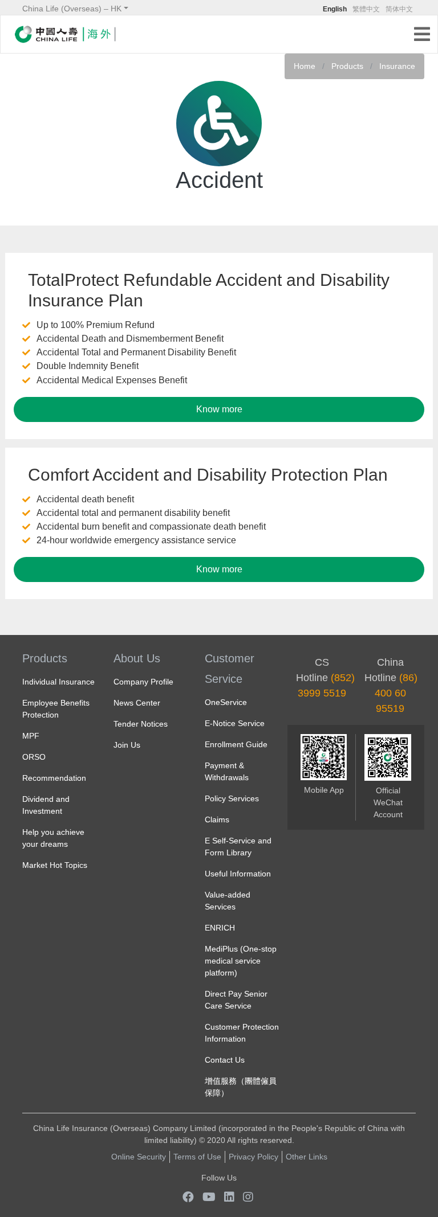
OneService (226, 702)
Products (347, 66)
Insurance (397, 66)
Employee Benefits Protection (56, 708)
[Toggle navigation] (425, 35)
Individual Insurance (58, 681)
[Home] (65, 34)
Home (304, 66)
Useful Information (238, 873)
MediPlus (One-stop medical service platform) (241, 960)
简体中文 (399, 9)
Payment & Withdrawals (227, 771)
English (335, 9)
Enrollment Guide (236, 744)
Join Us (126, 744)
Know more (219, 409)
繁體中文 (366, 9)
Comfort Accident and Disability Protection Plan (208, 474)
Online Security (138, 1156)
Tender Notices (140, 723)
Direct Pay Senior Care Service (236, 999)
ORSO (34, 756)
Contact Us (225, 1059)
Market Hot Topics (54, 865)
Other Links (306, 1156)
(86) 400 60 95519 (396, 693)
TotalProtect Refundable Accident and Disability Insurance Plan (209, 290)
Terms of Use (197, 1156)
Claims (217, 819)
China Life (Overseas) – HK (71, 8)
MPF (30, 735)
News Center (136, 702)
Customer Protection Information (242, 1032)
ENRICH (220, 927)
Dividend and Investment (46, 805)
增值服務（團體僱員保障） (241, 1086)
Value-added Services (227, 900)
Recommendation (54, 777)
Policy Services (232, 798)
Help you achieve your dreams (53, 838)
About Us (136, 658)
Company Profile (143, 681)
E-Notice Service (235, 723)
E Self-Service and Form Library (238, 846)
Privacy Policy (253, 1156)
